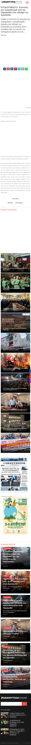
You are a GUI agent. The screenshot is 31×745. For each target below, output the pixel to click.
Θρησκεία (10, 202)
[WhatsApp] (26, 69)
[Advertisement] (15, 90)
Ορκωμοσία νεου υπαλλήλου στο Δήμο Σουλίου (15, 409)
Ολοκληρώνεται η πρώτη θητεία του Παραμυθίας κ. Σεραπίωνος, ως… (17, 731)
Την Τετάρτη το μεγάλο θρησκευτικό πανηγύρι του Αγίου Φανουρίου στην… (15, 389)
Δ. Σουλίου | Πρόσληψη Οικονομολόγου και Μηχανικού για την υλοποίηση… (14, 349)
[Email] (22, 69)
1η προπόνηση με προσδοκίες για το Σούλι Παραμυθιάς (17, 722)
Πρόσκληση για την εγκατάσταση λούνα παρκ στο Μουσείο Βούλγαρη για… (15, 429)
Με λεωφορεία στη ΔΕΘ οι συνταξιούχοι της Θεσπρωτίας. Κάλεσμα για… (14, 449)
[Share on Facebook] (4, 69)
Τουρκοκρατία (19, 202)
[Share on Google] (8, 69)
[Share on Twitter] (19, 69)
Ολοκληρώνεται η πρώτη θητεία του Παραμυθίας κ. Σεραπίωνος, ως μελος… (13, 309)
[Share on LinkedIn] (11, 69)
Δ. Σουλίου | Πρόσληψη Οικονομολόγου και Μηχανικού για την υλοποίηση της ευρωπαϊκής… (13, 556)
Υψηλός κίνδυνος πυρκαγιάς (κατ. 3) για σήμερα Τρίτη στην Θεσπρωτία (15, 581)
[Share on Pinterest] (15, 69)
